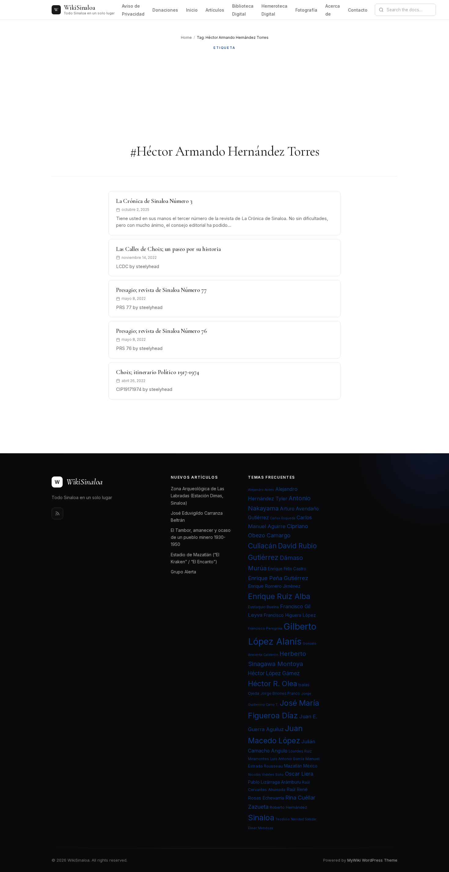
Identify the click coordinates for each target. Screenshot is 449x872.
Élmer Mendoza (260, 828)
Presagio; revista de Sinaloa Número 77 (161, 290)
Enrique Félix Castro (287, 568)
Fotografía (306, 10)
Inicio (192, 10)
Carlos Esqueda (282, 518)
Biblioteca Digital (243, 10)
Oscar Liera (299, 774)
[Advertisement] (224, 97)
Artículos (215, 10)
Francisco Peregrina (265, 628)
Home (186, 37)
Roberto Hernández (288, 807)
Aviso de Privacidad (133, 10)
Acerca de (332, 10)
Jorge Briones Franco (280, 693)
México (310, 765)
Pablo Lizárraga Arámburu (274, 782)
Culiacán (262, 546)
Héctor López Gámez (274, 673)
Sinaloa (261, 817)
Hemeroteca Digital (274, 10)
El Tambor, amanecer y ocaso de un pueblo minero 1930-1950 (201, 537)
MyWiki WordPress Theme (372, 860)
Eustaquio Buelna (263, 607)
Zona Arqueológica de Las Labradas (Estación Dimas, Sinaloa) (197, 495)
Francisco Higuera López (290, 615)
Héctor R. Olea (272, 683)
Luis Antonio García (287, 759)
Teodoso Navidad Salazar (296, 819)
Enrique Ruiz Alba (279, 596)
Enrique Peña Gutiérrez (278, 578)
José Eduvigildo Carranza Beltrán (197, 516)
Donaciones (165, 10)
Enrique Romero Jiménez (274, 586)
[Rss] (57, 513)
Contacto (357, 10)
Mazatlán (293, 765)
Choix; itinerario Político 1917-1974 (157, 372)
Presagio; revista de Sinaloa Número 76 (161, 331)
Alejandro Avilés (261, 490)
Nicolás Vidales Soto (266, 774)
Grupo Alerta (183, 571)
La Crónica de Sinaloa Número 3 (154, 201)
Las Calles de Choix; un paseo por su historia (168, 249)
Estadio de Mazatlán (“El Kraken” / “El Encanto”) (195, 558)
